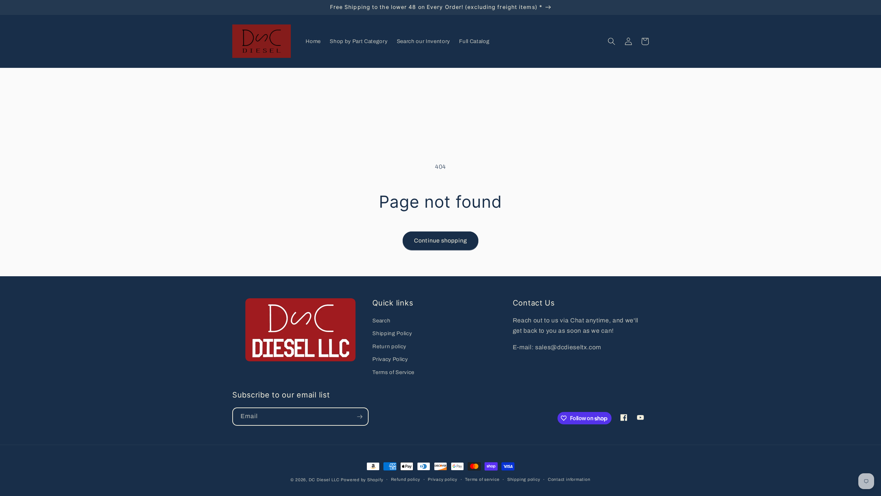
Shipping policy (523, 479)
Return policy (389, 346)
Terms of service (482, 479)
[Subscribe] (359, 416)
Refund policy (405, 479)
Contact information (569, 479)
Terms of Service (393, 372)
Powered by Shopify (362, 479)
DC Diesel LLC (324, 479)
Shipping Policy (392, 333)
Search (381, 320)
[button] (611, 41)
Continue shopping (440, 241)
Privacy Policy (390, 359)
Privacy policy (442, 479)
